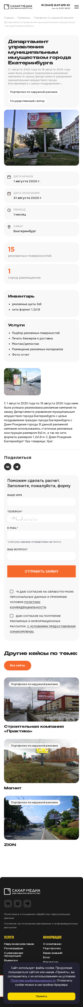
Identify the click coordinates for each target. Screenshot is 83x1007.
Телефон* (14, 511)
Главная (9, 17)
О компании (52, 944)
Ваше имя (14, 495)
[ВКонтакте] (7, 466)
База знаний (52, 953)
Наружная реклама (19, 944)
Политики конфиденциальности (33, 980)
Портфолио (23, 17)
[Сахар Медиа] (18, 6)
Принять (41, 996)
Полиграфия (13, 948)
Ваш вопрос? (17, 549)
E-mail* (12, 528)
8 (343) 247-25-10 (55, 5)
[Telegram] (17, 466)
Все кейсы (17, 665)
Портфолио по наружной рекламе (53, 17)
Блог (46, 957)
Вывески (11, 960)
